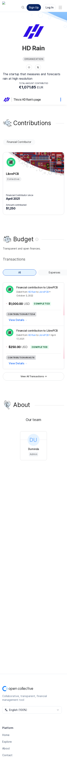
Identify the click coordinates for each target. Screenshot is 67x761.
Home (5, 734)
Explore (7, 741)
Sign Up (34, 7)
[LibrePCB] (10, 162)
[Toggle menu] (60, 7)
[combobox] (32, 710)
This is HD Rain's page (27, 99)
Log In (49, 7)
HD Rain (32, 291)
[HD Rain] (7, 99)
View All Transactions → (33, 376)
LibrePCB (44, 291)
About (6, 748)
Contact (7, 755)
